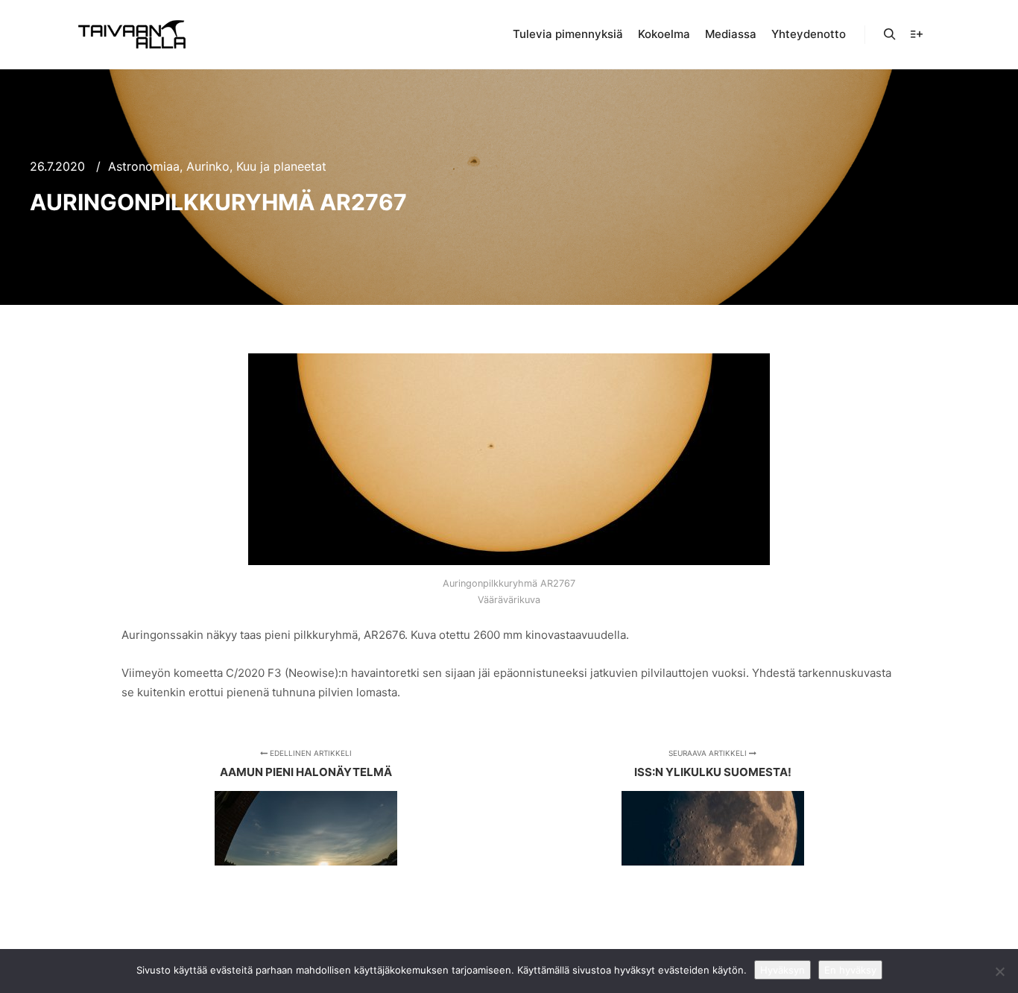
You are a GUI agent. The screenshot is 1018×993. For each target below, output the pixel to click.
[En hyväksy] (999, 971)
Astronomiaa (144, 166)
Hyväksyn (782, 970)
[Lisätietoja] (916, 34)
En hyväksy (850, 970)
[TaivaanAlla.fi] (132, 34)
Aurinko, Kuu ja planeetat (256, 166)
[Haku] (889, 34)
